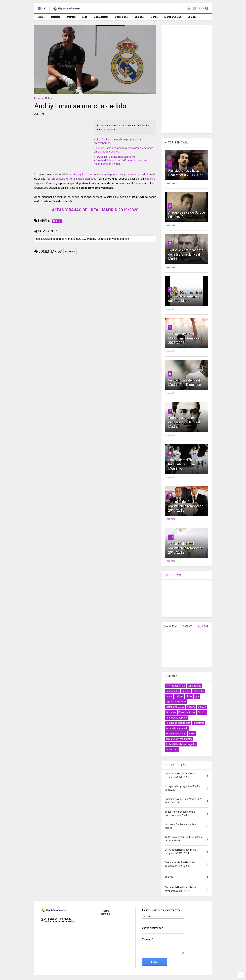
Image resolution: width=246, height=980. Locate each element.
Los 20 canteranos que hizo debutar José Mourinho (185, 464)
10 (171, 537)
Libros (154, 17)
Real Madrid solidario (177, 717)
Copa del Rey (101, 17)
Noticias (55, 17)
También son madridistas (179, 739)
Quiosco (139, 17)
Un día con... (172, 749)
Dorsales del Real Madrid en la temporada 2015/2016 (185, 506)
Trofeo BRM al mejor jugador (181, 744)
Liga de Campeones (176, 701)
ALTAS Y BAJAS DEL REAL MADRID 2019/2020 (95, 210)
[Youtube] (188, 8)
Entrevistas (198, 691)
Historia (179, 696)
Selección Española (176, 733)
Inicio (37, 98)
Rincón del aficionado (177, 728)
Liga (84, 17)
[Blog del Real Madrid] (66, 9)
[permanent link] (43, 114)
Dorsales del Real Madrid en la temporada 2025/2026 (185, 338)
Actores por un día (175, 685)
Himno (169, 696)
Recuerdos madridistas (178, 723)
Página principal (105, 912)
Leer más (170, 183)
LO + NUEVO (173, 575)
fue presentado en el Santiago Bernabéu (71, 178)
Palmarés (171, 712)
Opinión (71, 17)
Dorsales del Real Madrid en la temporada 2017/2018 (185, 548)
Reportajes (198, 723)
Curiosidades (172, 691)
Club (40, 17)
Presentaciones (186, 712)
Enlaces (192, 17)
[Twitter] (194, 8)
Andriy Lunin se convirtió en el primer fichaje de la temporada (110, 174)
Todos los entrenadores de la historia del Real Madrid (185, 254)
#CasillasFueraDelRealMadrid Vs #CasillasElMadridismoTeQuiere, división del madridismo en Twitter (120, 160)
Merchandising (172, 17)
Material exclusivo (175, 707)
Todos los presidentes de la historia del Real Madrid (184, 422)
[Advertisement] (59, 141)
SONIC (192, 733)
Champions (121, 17)
